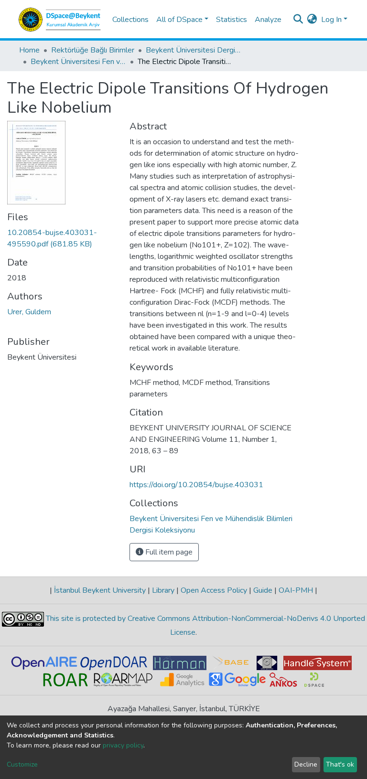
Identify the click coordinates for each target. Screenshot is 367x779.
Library (163, 590)
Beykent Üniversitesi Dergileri (193, 50)
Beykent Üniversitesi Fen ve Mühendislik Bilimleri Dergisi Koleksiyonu (78, 61)
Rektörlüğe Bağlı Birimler (92, 50)
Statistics (231, 19)
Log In (331, 19)
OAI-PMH (296, 590)
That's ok (340, 764)
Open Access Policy (214, 590)
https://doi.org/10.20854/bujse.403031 (196, 485)
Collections (130, 19)
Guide (262, 590)
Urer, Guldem (29, 312)
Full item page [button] (168, 552)
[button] (312, 19)
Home (29, 50)
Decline (305, 764)
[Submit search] (298, 19)
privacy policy (123, 745)
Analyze (268, 19)
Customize (22, 764)
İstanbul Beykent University (100, 590)
